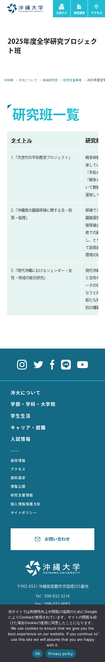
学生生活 (21, 416)
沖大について (26, 392)
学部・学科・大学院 (33, 404)
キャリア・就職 (28, 427)
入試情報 (21, 439)
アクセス (18, 469)
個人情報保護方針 (26, 504)
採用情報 (18, 460)
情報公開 (18, 486)
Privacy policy (60, 653)
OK (37, 653)
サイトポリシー (24, 512)
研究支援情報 (22, 495)
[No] (98, 633)
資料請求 (18, 477)
